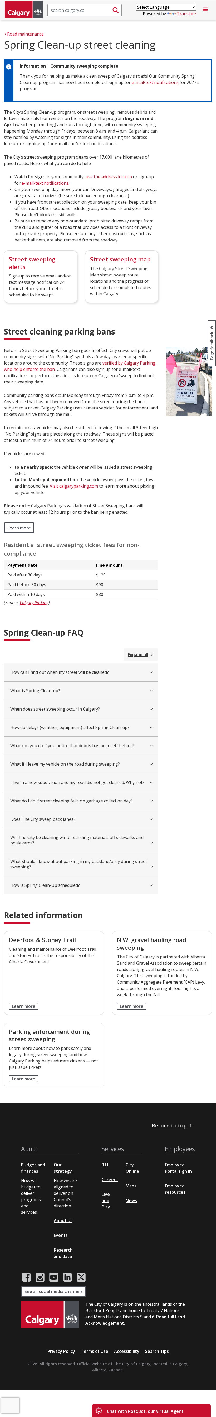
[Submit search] (115, 10)
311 (105, 1165)
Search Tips (157, 1351)
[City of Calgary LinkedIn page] (67, 1277)
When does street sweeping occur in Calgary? (55, 709)
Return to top (169, 1125)
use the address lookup (109, 177)
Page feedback (211, 345)
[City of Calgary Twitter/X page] (81, 1277)
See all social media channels (53, 1291)
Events (61, 1235)
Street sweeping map (120, 259)
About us (63, 1220)
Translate (186, 14)
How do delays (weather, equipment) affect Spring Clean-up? (69, 727)
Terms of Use (94, 1351)
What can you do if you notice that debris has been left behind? (72, 745)
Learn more (19, 528)
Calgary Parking (34, 602)
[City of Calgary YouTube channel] (53, 1277)
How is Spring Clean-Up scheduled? (45, 885)
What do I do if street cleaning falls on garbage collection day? (71, 801)
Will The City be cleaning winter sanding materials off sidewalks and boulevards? (77, 840)
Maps (131, 1186)
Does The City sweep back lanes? (42, 819)
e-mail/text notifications (155, 82)
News (131, 1200)
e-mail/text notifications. (45, 183)
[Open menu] (205, 10)
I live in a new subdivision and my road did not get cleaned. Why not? (77, 782)
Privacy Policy (61, 1351)
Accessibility (126, 1351)
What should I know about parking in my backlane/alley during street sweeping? (78, 864)
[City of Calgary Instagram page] (40, 1277)
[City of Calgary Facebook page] (26, 1277)
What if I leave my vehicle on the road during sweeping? (65, 764)
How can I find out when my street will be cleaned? (59, 672)
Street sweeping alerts (32, 263)
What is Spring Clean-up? (35, 691)
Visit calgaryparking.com (74, 486)
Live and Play (106, 1200)
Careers (110, 1179)
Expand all (138, 654)
